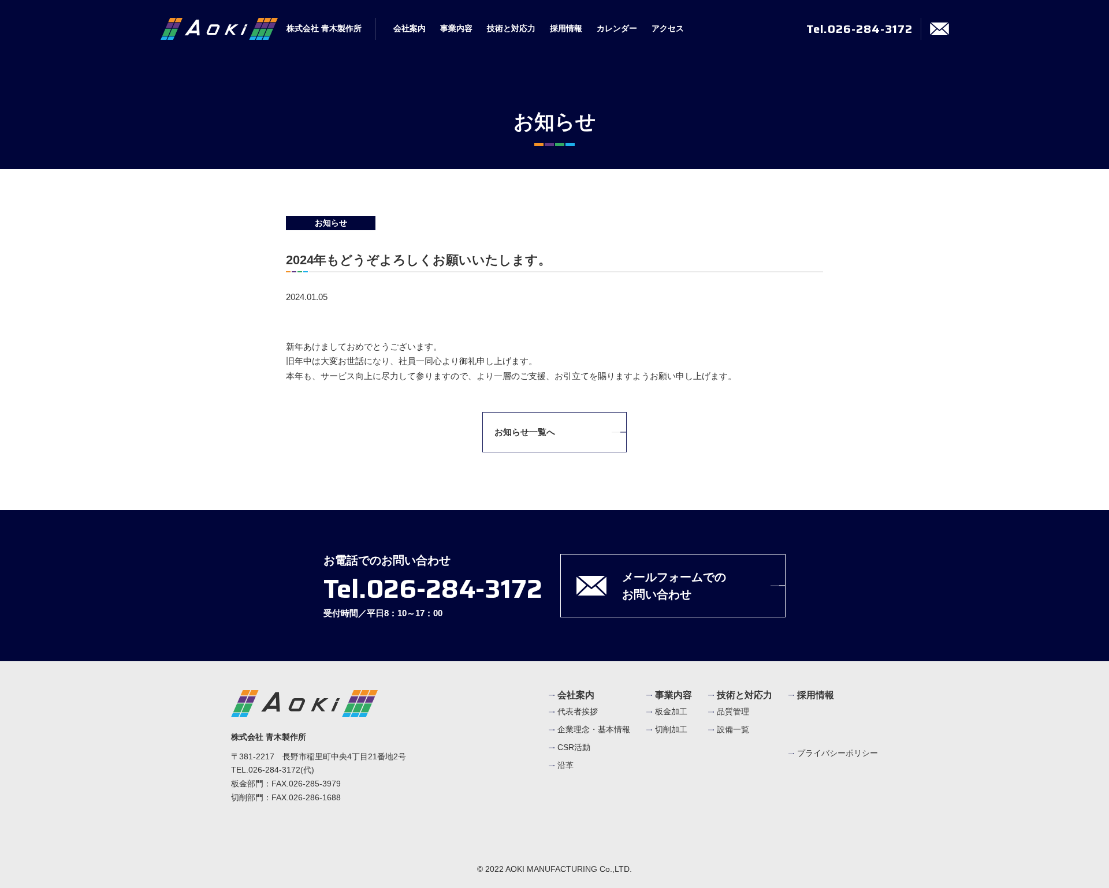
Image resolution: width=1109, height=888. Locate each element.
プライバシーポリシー (837, 753)
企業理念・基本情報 (593, 729)
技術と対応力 (511, 28)
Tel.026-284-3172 (859, 29)
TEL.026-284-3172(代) (272, 769)
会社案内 (409, 28)
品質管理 (733, 711)
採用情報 (566, 28)
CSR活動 (573, 747)
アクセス (668, 28)
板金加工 (671, 711)
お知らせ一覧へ (524, 432)
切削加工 (671, 729)
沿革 (565, 765)
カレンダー (617, 28)
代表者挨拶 (577, 711)
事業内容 (456, 28)
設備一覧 (733, 729)
